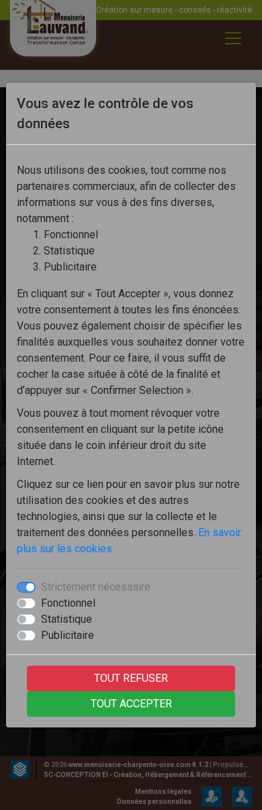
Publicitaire (67, 635)
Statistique (66, 619)
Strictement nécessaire (95, 586)
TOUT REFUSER (131, 678)
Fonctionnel (68, 603)
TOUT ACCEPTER (131, 703)
